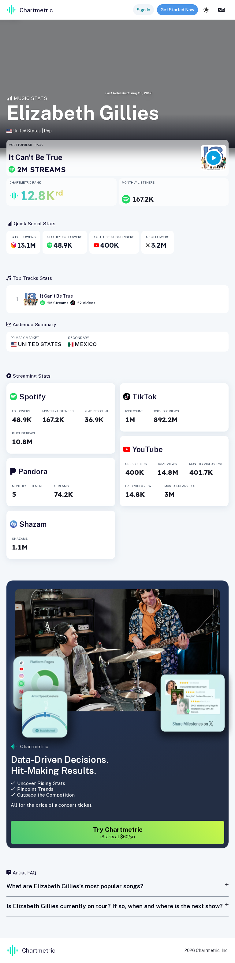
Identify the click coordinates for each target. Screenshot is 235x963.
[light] (206, 10)
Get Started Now (177, 9)
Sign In (143, 9)
